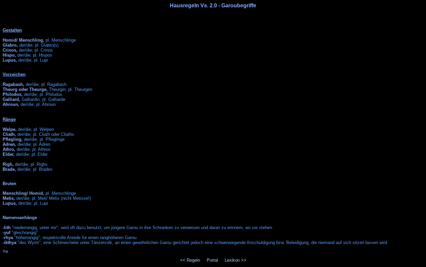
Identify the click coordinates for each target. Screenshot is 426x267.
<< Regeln (190, 260)
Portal (212, 260)
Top (5, 251)
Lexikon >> (235, 260)
